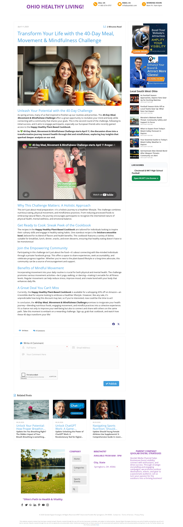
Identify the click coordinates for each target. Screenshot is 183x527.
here (97, 525)
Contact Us (117, 515)
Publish (112, 383)
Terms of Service (127, 515)
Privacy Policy (139, 515)
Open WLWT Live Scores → (146, 178)
